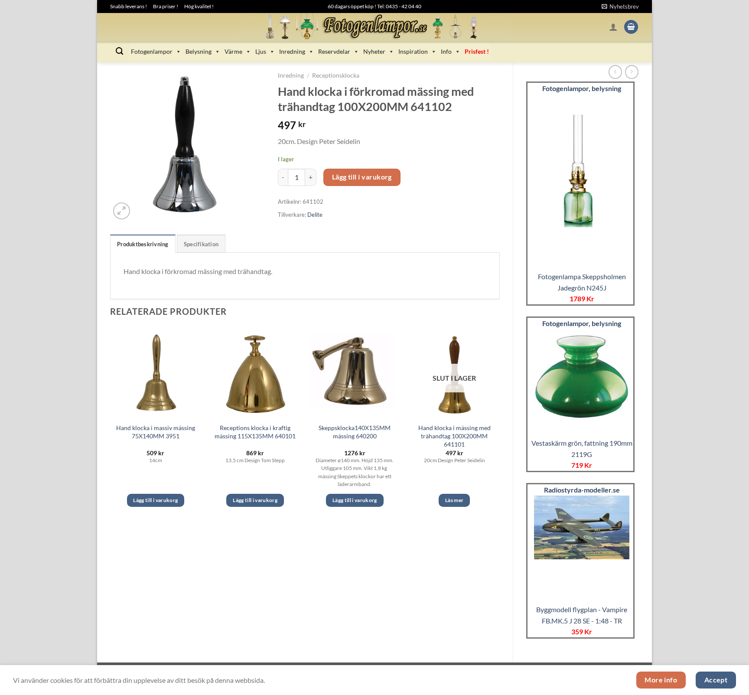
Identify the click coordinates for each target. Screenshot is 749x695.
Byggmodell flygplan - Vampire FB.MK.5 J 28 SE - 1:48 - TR (581, 615)
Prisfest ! (477, 51)
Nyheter (374, 51)
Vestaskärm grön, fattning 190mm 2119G (581, 448)
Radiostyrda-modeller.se (582, 490)
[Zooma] (121, 210)
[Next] (499, 424)
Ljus (260, 51)
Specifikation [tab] (201, 244)
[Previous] (110, 424)
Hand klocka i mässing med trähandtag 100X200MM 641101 (454, 435)
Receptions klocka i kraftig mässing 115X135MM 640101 (255, 432)
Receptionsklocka (335, 75)
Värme (233, 51)
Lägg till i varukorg (362, 177)
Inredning (292, 51)
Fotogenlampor (152, 51)
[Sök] (119, 51)
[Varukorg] (631, 27)
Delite (314, 214)
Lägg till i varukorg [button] (155, 500)
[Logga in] (613, 26)
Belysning (199, 51)
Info (446, 51)
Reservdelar (334, 51)
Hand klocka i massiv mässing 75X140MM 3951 (155, 432)
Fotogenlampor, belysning (581, 88)
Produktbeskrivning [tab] (143, 244)
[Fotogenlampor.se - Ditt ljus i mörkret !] (374, 27)
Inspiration (413, 51)
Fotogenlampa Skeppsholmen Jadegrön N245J (582, 282)
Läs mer (454, 500)
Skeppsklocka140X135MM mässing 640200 (355, 432)
